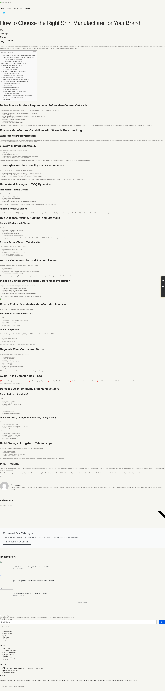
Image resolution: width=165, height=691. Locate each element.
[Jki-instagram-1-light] (4, 675)
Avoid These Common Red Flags (11, 89)
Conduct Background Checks (12, 73)
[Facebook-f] (1, 675)
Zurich (135, 680)
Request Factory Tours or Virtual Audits (14, 75)
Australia (22, 680)
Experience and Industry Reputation (13, 59)
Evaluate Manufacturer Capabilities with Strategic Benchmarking (18, 57)
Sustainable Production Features (12, 83)
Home (2, 8)
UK (17, 680)
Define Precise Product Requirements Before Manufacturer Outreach (18, 55)
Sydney (114, 680)
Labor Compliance (9, 85)
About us (15, 8)
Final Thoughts (6, 99)
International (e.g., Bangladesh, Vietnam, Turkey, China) (18, 95)
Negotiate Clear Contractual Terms (10, 87)
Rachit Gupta (4, 34)
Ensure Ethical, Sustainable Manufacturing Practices (15, 81)
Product (9, 8)
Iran (63, 680)
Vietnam (58, 680)
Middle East (45, 680)
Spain (39, 680)
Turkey (52, 680)
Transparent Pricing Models (11, 67)
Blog (21, 8)
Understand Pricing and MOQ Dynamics (12, 65)
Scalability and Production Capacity (13, 61)
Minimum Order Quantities (11, 69)
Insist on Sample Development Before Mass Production (15, 79)
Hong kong (120, 680)
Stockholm (101, 680)
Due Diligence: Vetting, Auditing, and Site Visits (14, 71)
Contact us (27, 8)
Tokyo (85, 680)
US (14, 680)
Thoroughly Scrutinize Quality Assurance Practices (14, 63)
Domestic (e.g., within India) (12, 93)
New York (78, 680)
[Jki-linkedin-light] (6, 675)
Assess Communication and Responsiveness (12, 77)
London (72, 680)
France (28, 680)
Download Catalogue (17, 542)
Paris (67, 680)
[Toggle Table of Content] (33, 52)
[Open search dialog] (0, 16)
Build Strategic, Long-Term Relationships (13, 97)
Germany (33, 680)
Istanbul (90, 680)
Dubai (95, 680)
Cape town (128, 680)
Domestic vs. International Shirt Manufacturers (14, 91)
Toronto (108, 680)
